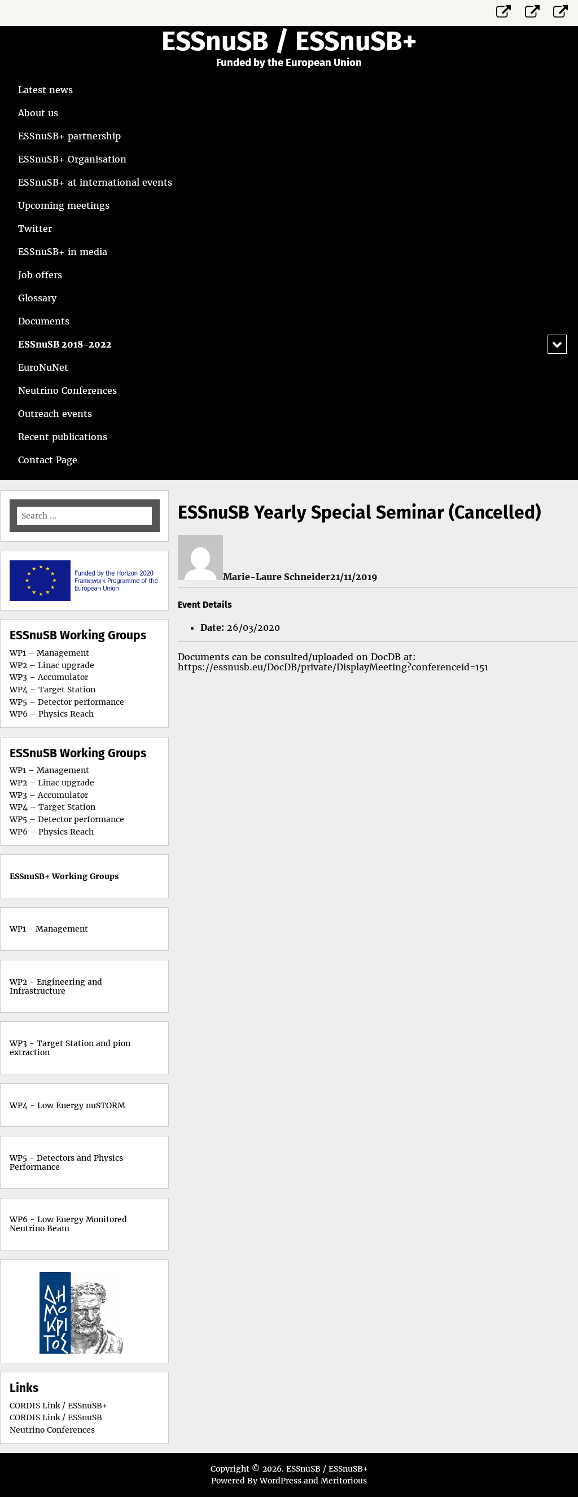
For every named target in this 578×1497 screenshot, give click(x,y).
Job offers (40, 274)
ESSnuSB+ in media (62, 251)
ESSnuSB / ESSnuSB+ (289, 41)
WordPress (280, 1481)
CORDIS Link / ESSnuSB (56, 1417)
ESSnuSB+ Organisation (72, 159)
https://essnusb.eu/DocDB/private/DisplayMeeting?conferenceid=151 (333, 667)
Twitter (35, 228)
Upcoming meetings (64, 205)
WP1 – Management (49, 653)
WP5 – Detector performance (67, 702)
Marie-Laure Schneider (276, 576)
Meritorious (344, 1481)
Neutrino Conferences (67, 390)
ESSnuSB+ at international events (95, 182)
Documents (43, 321)
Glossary (37, 298)
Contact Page (47, 460)
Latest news (45, 89)
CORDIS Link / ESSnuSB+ (58, 1406)
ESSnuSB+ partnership (69, 136)
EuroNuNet (43, 367)
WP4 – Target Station (52, 689)
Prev (43, 1311)
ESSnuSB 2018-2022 (65, 344)
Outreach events (55, 413)
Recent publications (62, 436)
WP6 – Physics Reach (52, 714)
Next (126, 1311)
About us (38, 112)
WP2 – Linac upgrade (52, 665)
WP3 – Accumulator (49, 677)
